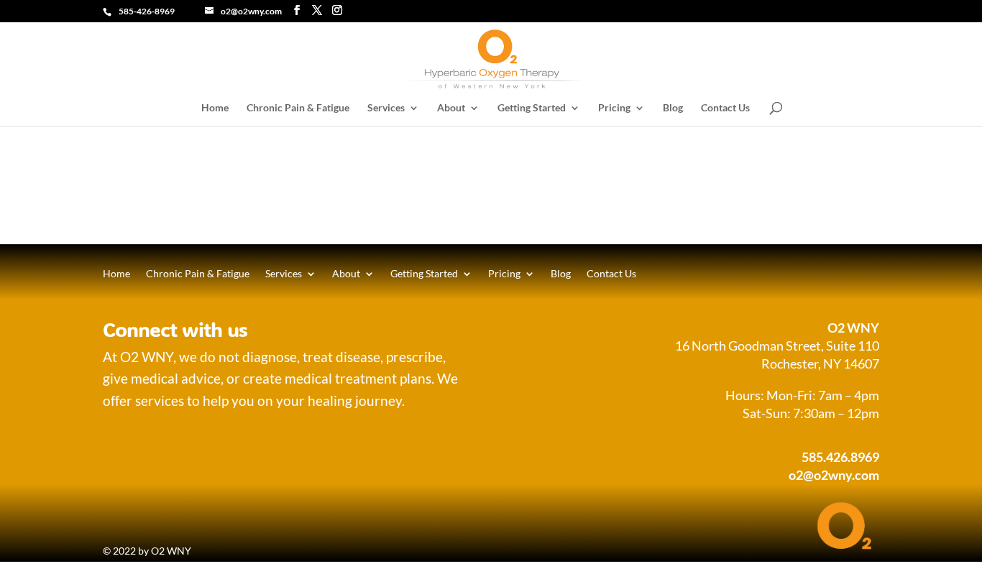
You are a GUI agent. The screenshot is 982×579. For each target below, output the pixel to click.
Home (215, 108)
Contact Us (725, 108)
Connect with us (175, 329)
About (451, 108)
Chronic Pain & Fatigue (298, 108)
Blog (673, 108)
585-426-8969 (147, 11)
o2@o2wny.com (834, 475)
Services (386, 108)
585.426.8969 (840, 457)
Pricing (614, 108)
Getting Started (531, 108)
